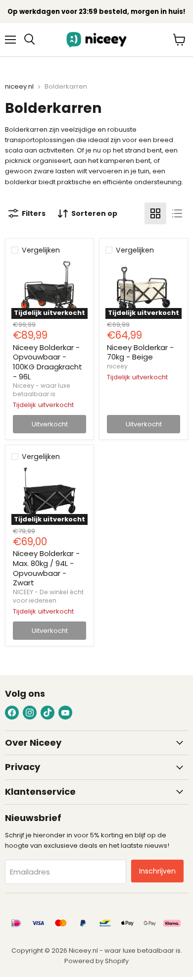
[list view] (177, 213)
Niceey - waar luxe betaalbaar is (41, 389)
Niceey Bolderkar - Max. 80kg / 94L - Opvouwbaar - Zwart (46, 568)
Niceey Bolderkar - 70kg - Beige (140, 352)
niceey (117, 366)
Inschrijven (157, 871)
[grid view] (155, 213)
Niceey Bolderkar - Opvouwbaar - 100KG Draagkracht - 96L (47, 362)
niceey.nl (19, 87)
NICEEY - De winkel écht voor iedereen (48, 596)
